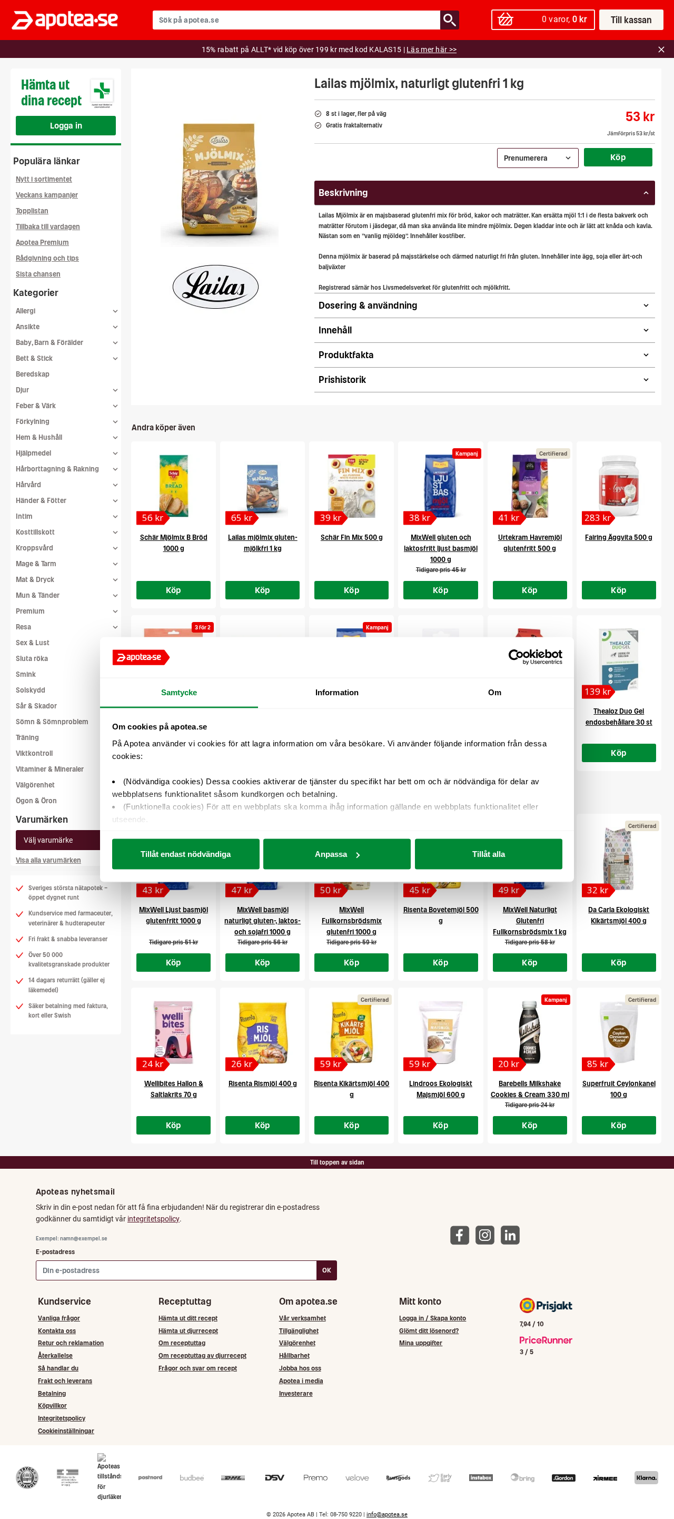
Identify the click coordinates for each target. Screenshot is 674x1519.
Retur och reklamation (71, 1343)
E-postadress (55, 1252)
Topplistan (32, 210)
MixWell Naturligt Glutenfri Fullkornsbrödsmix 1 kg (530, 920)
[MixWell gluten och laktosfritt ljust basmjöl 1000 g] (440, 486)
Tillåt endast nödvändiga (186, 854)
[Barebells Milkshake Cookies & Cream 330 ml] (530, 1032)
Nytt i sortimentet (44, 179)
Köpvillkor (52, 1405)
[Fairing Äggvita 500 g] (619, 486)
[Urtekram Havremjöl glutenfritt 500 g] (530, 486)
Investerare (296, 1393)
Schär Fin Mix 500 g (352, 537)
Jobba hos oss (300, 1368)
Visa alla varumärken (48, 860)
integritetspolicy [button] (153, 1219)
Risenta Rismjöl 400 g (263, 1083)
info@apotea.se (387, 1514)
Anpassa (331, 854)
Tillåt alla (488, 854)
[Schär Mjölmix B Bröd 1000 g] (173, 486)
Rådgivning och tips (47, 258)
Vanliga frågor (59, 1318)
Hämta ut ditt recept (187, 1318)
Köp (618, 157)
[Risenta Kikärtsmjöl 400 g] (351, 1032)
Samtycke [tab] (179, 691)
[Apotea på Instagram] (487, 1235)
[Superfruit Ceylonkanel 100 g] (619, 1032)
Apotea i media (301, 1381)
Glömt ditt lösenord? (429, 1331)
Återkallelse (55, 1355)
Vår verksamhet (302, 1318)
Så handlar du (58, 1368)
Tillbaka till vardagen (48, 226)
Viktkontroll (34, 753)
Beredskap (32, 374)
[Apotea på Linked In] (513, 1235)
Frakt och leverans (65, 1381)
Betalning (52, 1393)
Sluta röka (32, 658)
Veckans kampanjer (47, 195)
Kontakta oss (57, 1331)
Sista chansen (38, 274)
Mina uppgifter (420, 1343)
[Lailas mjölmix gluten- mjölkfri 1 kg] (262, 486)
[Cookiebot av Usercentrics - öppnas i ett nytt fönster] (516, 657)
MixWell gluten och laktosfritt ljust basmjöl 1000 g (441, 548)
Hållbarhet (294, 1355)
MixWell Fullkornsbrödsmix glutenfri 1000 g (352, 920)
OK (326, 1270)
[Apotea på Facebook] (462, 1235)
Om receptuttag (181, 1343)
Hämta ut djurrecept (188, 1331)
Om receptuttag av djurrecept (202, 1355)
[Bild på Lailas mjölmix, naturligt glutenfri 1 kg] (220, 173)
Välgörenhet (35, 785)
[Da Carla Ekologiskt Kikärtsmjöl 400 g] (619, 858)
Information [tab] (337, 691)
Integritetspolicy (61, 1418)
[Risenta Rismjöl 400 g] (262, 1032)
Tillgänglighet (299, 1331)
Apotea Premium (42, 242)
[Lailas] (216, 288)
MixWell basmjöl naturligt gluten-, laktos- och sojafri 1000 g (262, 920)
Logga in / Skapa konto (432, 1318)
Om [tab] (494, 691)
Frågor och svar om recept (197, 1368)
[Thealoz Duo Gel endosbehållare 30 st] (619, 659)
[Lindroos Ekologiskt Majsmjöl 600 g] (440, 1032)
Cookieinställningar (66, 1431)
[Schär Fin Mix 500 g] (351, 486)
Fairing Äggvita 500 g (618, 537)
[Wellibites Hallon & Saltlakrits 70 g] (173, 1032)
